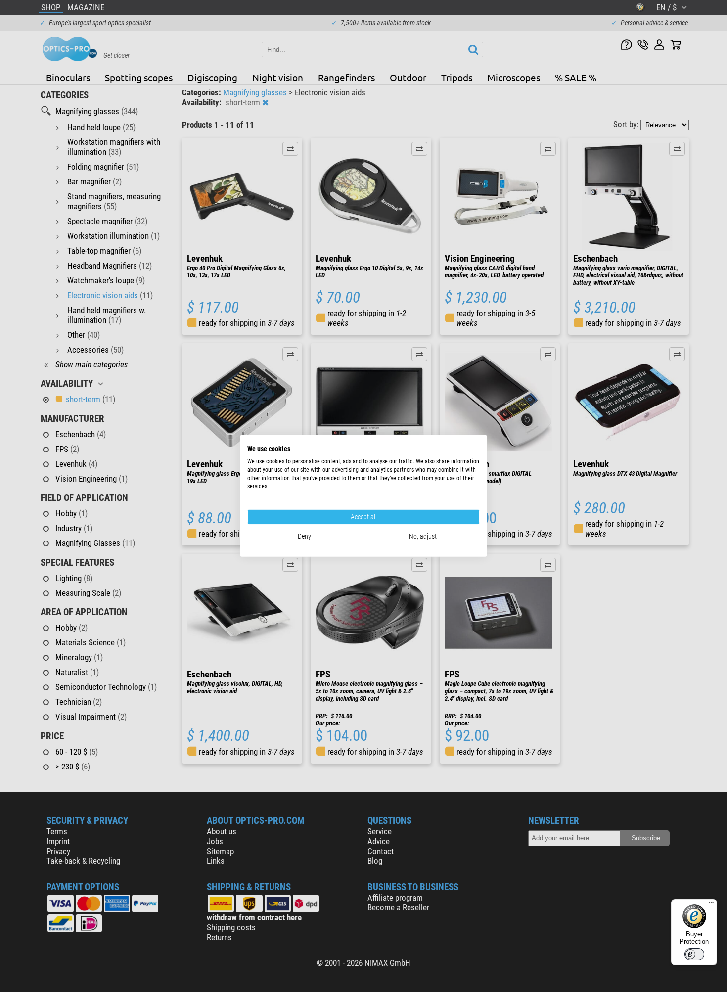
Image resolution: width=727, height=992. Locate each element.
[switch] (694, 954)
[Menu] (711, 905)
